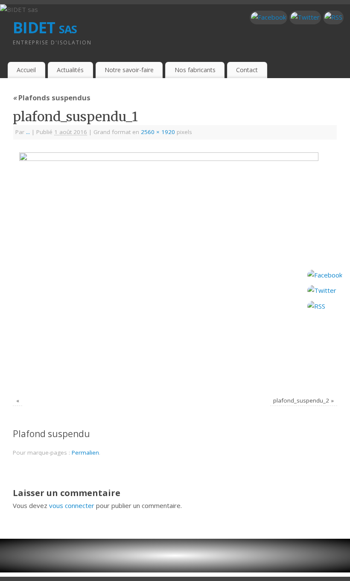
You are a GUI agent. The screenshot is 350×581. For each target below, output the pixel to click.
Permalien (85, 452)
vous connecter (71, 505)
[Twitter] (305, 17)
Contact (247, 70)
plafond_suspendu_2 (301, 400)
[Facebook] (268, 17)
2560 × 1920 (158, 132)
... (28, 132)
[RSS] (333, 17)
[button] (175, 555)
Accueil (26, 70)
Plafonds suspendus (51, 97)
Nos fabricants (195, 70)
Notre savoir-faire (129, 70)
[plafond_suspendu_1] (175, 269)
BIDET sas (45, 27)
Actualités (70, 70)
